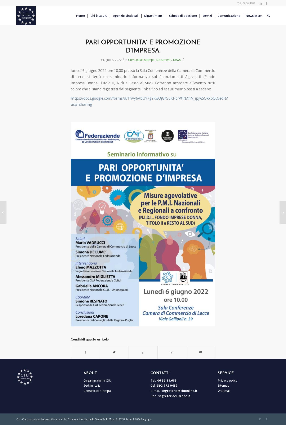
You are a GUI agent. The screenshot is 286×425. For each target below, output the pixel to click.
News (177, 60)
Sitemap (223, 385)
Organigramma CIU (97, 380)
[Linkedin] (260, 3)
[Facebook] (266, 3)
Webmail (224, 390)
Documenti (163, 60)
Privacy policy (227, 380)
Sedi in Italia (92, 385)
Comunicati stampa (141, 60)
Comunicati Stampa (97, 390)
